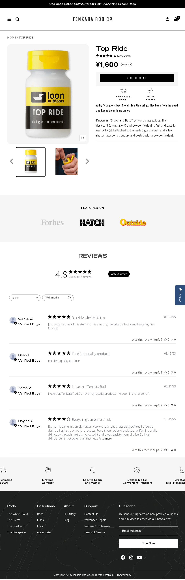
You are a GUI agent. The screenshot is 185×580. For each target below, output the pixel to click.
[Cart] (176, 19)
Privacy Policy (123, 574)
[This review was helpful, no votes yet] (165, 340)
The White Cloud (17, 514)
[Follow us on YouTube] (139, 557)
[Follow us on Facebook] (123, 557)
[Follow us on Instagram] (131, 557)
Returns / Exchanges (97, 526)
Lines (40, 520)
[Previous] (11, 162)
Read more (105, 438)
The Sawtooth (15, 526)
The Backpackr (16, 532)
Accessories (44, 532)
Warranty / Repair (95, 520)
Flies (40, 526)
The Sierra (13, 520)
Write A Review (119, 274)
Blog (66, 520)
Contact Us (91, 514)
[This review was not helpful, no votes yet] (172, 340)
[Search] (18, 19)
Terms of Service (94, 532)
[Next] (87, 162)
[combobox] (24, 298)
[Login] (167, 19)
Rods (40, 514)
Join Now (148, 543)
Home (11, 37)
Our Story (70, 514)
